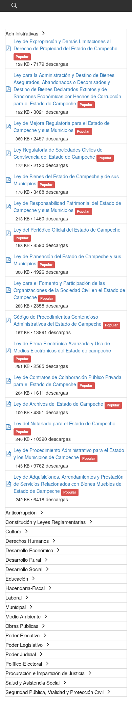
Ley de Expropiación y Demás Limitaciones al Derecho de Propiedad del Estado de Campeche (65, 45)
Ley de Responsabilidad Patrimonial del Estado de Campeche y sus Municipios (67, 206)
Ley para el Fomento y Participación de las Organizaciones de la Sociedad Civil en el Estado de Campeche (69, 290)
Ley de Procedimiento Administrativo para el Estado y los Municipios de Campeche (69, 453)
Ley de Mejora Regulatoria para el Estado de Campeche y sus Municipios (62, 126)
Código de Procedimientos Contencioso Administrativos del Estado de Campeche (58, 320)
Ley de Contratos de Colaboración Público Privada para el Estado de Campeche (68, 381)
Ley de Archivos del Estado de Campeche (58, 403)
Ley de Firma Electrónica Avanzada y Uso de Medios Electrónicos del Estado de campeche (62, 347)
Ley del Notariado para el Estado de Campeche (64, 423)
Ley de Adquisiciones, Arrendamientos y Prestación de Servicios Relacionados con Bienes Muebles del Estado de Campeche (69, 483)
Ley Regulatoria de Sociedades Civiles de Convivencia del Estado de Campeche (58, 153)
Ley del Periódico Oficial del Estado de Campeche (67, 229)
